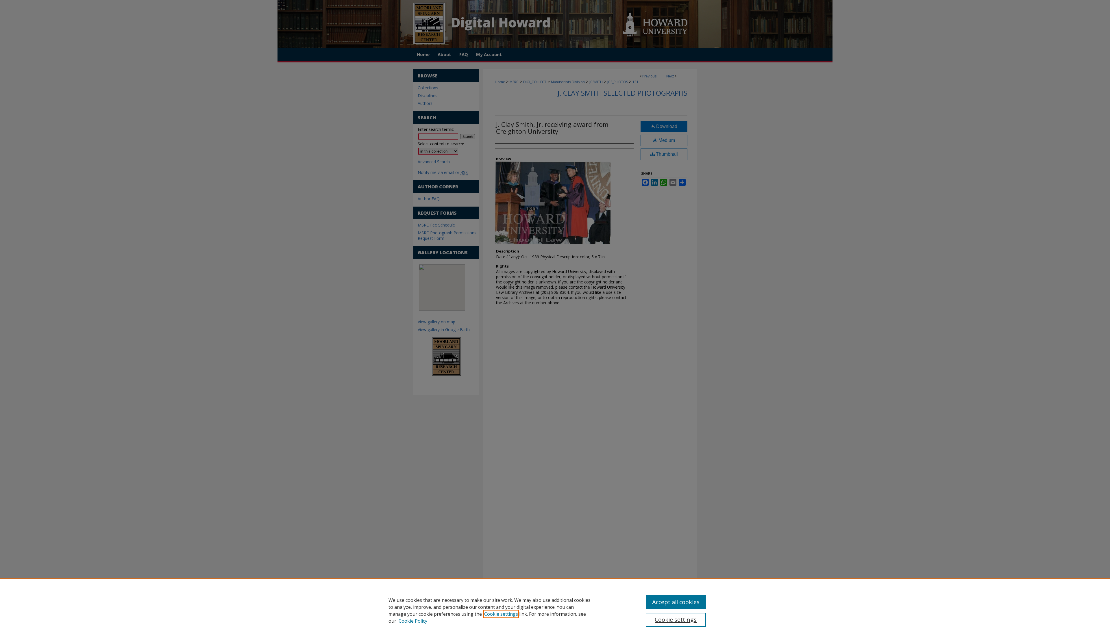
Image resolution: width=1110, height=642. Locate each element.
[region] (555, 610)
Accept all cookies (676, 602)
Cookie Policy (413, 621)
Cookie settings (501, 614)
